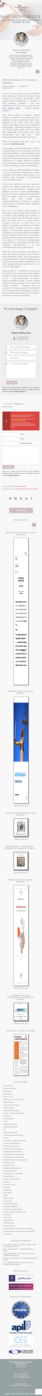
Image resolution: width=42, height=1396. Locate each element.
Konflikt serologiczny (10, 1124)
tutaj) (27, 295)
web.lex (35, 1394)
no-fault (6, 1138)
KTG (5, 1130)
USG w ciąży (7, 1217)
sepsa (5, 1195)
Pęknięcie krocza (9, 1162)
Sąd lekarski (7, 1190)
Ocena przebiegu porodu (12, 1143)
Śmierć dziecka (8, 1198)
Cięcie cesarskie (9, 1108)
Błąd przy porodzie (20, 17)
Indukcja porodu (9, 1119)
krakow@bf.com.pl (22, 339)
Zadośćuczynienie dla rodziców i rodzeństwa (18, 1228)
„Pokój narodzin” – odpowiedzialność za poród (19, 1250)
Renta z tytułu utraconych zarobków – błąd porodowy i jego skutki (20, 1245)
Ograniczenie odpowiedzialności (21, 1385)
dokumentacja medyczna (12, 1110)
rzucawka (7, 1187)
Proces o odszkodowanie (12, 1179)
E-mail (22, 439)
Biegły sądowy (8, 1094)
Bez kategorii (8, 1091)
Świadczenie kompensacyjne (13, 1209)
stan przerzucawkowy (11, 1204)
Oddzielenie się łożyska (11, 1146)
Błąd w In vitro (8, 1097)
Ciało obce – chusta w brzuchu (14, 1099)
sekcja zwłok (8, 1193)
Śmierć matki (8, 1201)
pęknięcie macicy (9, 1165)
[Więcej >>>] (21, 68)
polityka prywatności (19, 391)
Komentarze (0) (7, 88)
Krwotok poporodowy (10, 1127)
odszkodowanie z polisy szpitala (14, 1154)
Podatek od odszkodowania (12, 1168)
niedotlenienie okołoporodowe (13, 1135)
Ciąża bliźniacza (9, 1102)
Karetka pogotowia (20, 486)
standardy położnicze (11, 1206)
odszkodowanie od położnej (13, 1152)
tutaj (12, 266)
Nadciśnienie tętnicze (11, 1132)
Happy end (7, 1116)
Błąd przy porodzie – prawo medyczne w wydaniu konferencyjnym (18, 1263)
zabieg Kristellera (9, 1226)
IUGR (5, 1121)
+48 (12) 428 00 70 (22, 337)
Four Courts (8, 127)
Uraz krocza (7, 1215)
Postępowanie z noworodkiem (13, 1173)
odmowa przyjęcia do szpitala (13, 1149)
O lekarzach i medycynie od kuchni (15, 1141)
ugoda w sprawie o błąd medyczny (15, 1212)
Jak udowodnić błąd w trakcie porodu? (25, 489)
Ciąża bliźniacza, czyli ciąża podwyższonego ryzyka (19, 1254)
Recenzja (6, 1182)
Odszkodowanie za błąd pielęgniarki (15, 1160)
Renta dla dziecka (9, 1184)
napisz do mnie (21, 420)
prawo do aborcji (9, 1176)
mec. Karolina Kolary (11, 108)
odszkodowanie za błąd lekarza (14, 1157)
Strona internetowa (26, 443)
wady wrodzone (9, 1220)
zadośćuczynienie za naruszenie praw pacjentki (19, 1231)
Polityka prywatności (21, 1384)
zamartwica (7, 1234)
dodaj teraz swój (18, 403)
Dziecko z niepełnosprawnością (14, 1113)
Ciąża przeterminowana (11, 1105)
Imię (22, 434)
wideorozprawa (9, 1223)
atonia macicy (8, 1086)
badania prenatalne (10, 1088)
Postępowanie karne (10, 1171)
